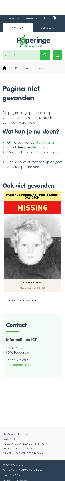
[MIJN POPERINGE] (44, 18)
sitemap (37, 147)
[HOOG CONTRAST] (54, 18)
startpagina (44, 142)
